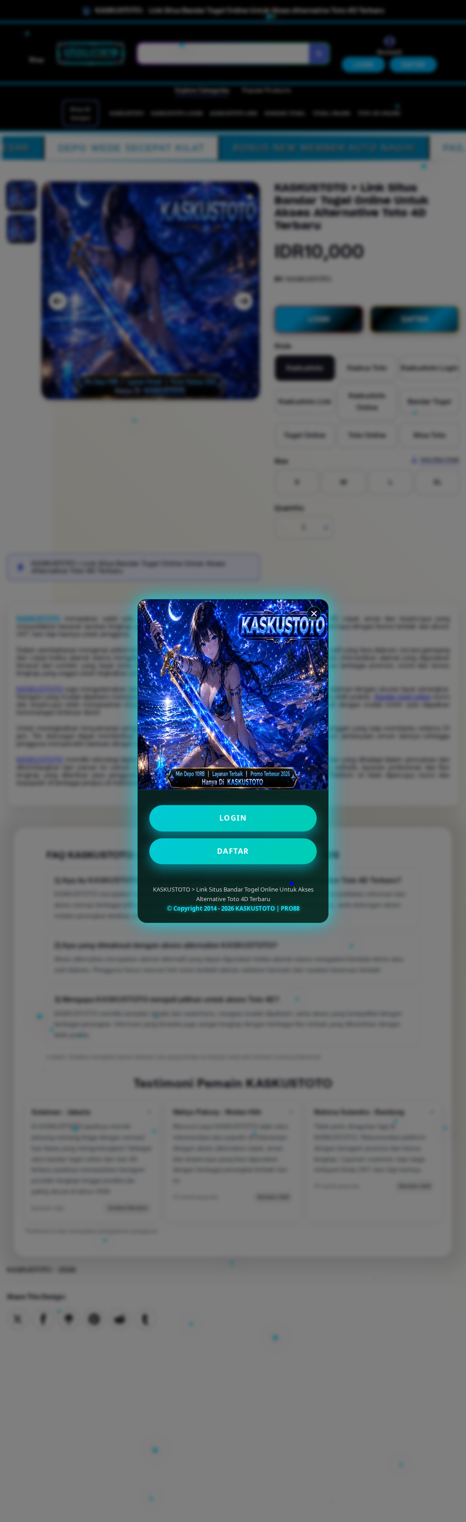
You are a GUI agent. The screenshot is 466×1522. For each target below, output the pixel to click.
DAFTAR (233, 851)
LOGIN (233, 818)
